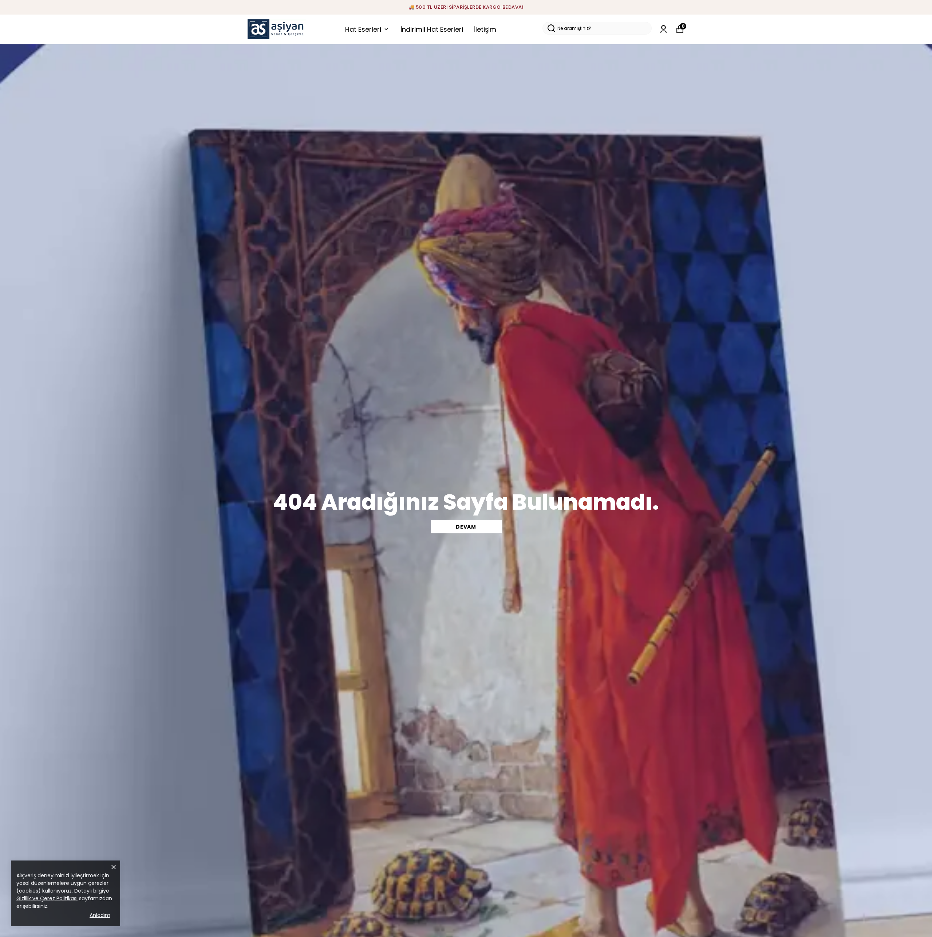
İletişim (485, 29)
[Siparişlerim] (663, 29)
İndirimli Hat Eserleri (431, 29)
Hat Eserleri (363, 29)
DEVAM (466, 526)
